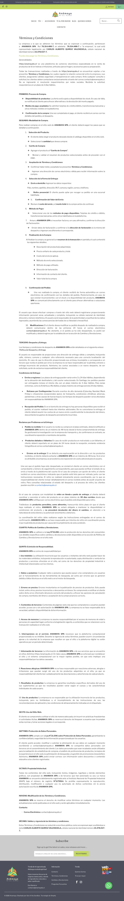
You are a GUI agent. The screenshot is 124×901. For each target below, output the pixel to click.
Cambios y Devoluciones (59, 880)
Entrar (111, 7)
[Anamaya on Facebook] (3, 7)
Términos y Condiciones (59, 876)
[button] (40, 21)
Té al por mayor (80, 876)
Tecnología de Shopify (48, 896)
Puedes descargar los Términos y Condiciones (38, 56)
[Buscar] (119, 21)
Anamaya (13, 896)
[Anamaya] (62, 14)
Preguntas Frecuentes (59, 884)
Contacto (54, 872)
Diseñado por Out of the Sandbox (28, 896)
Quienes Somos (80, 872)
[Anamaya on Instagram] (6, 7)
